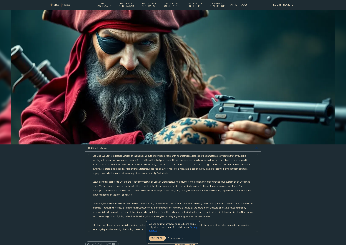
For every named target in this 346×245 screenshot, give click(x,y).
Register (289, 5)
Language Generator (217, 4)
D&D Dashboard (104, 4)
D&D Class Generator (149, 4)
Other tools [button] (239, 5)
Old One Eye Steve (97, 148)
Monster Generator (171, 4)
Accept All (157, 238)
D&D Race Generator (126, 4)
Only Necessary (175, 238)
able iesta (62, 4)
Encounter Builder (194, 4)
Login (277, 5)
